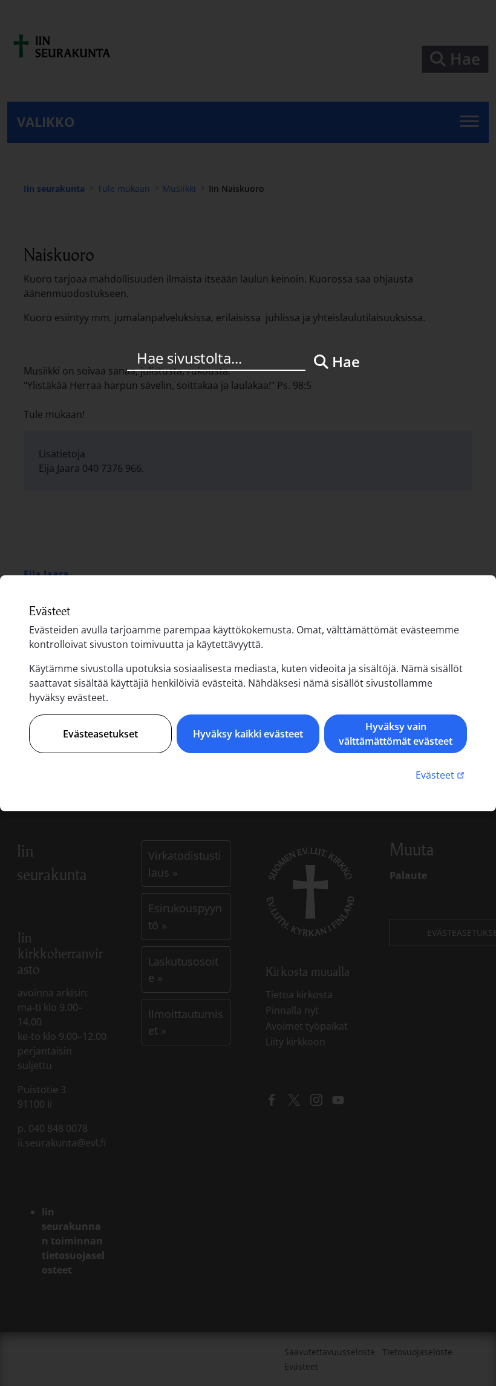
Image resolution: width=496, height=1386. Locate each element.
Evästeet (441, 775)
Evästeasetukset (100, 733)
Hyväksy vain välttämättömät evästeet (395, 734)
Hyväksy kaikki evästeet (248, 733)
